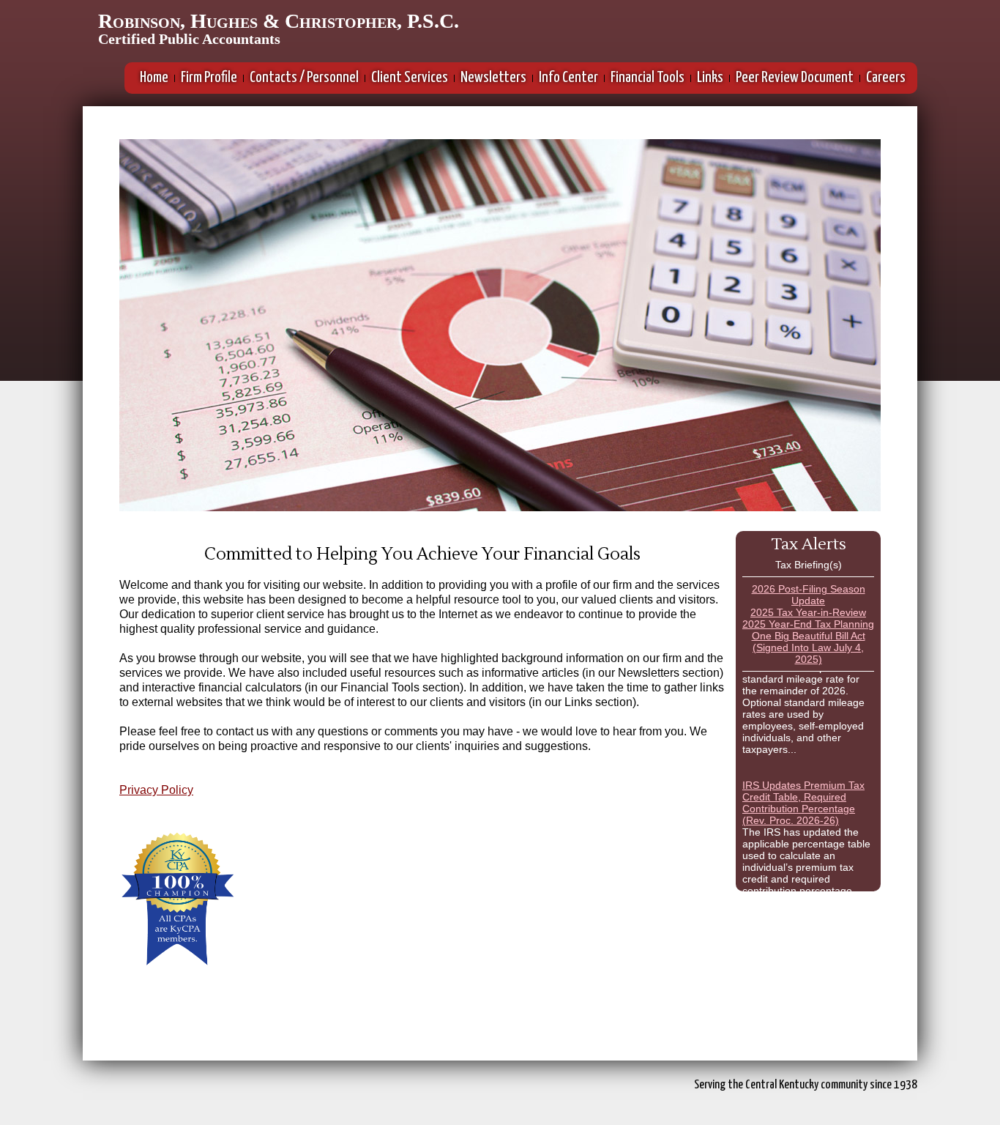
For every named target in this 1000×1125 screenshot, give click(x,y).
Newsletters (493, 77)
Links (710, 77)
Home (154, 77)
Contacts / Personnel (304, 77)
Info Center (568, 77)
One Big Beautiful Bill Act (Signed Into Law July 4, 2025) (808, 647)
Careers (886, 77)
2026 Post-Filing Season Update (808, 594)
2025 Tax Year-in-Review (808, 612)
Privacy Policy (156, 790)
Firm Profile (209, 77)
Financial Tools (647, 77)
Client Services (409, 77)
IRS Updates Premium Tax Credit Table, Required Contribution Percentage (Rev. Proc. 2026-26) (803, 793)
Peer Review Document (795, 77)
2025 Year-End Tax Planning (808, 624)
